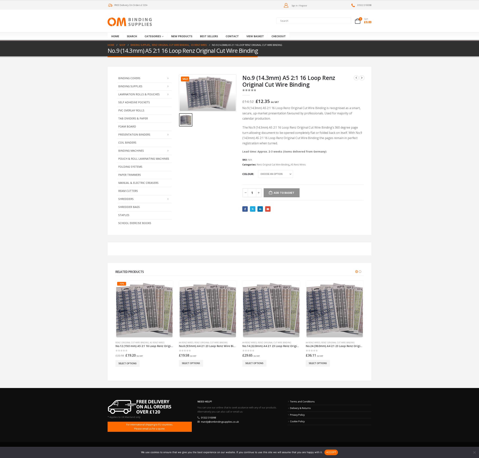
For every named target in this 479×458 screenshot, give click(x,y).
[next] (361, 77)
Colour (247, 174)
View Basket (255, 36)
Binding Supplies (130, 86)
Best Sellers (209, 36)
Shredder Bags (129, 207)
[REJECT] (474, 452)
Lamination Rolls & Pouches (139, 94)
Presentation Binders (134, 134)
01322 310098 (208, 417)
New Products (181, 36)
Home (115, 36)
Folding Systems (130, 166)
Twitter (252, 209)
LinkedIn (260, 209)
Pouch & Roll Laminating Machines (143, 158)
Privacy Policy (297, 414)
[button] (356, 271)
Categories (153, 36)
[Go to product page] (208, 309)
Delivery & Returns (300, 408)
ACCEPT (331, 452)
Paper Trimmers (129, 174)
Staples (123, 215)
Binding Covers (129, 78)
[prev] (356, 77)
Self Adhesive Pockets (134, 102)
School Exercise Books (134, 223)
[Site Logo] (130, 22)
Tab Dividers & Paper (133, 118)
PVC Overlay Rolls (131, 110)
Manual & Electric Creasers (138, 183)
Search (132, 36)
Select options (127, 363)
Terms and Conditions (302, 401)
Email (268, 209)
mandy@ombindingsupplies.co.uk (220, 421)
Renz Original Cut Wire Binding (273, 164)
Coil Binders (127, 142)
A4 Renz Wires (186, 342)
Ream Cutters (128, 191)
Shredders (126, 199)
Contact (232, 36)
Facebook (245, 209)
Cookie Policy (297, 421)
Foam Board (127, 126)
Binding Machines (131, 150)
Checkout (278, 36)
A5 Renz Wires (298, 164)
